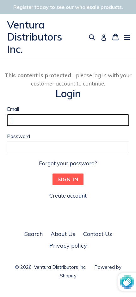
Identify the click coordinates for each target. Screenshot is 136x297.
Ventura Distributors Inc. (34, 37)
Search (33, 233)
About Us (63, 233)
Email (13, 109)
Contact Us (97, 233)
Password (18, 136)
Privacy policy (68, 245)
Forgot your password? (68, 163)
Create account (68, 195)
